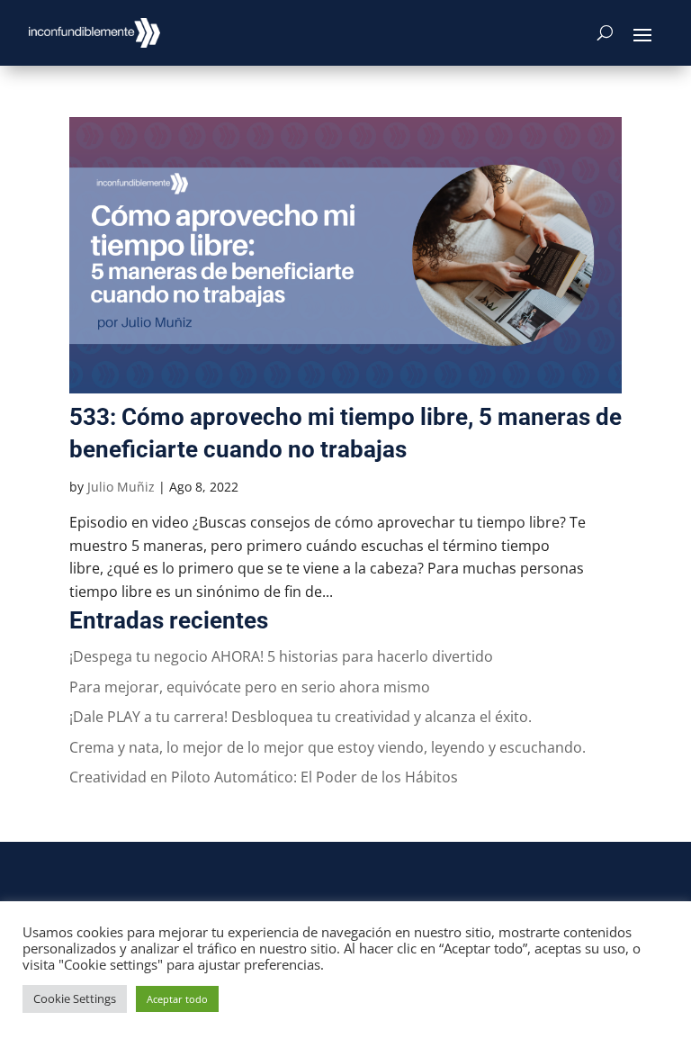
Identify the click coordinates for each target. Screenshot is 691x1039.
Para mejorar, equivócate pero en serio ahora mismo (249, 687)
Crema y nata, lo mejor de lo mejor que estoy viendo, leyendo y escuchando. (327, 747)
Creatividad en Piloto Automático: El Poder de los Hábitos (263, 777)
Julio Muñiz (121, 486)
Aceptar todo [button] (177, 999)
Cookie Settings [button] (74, 998)
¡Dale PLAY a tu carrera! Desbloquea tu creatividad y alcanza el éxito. (300, 717)
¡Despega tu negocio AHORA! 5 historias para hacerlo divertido (281, 656)
